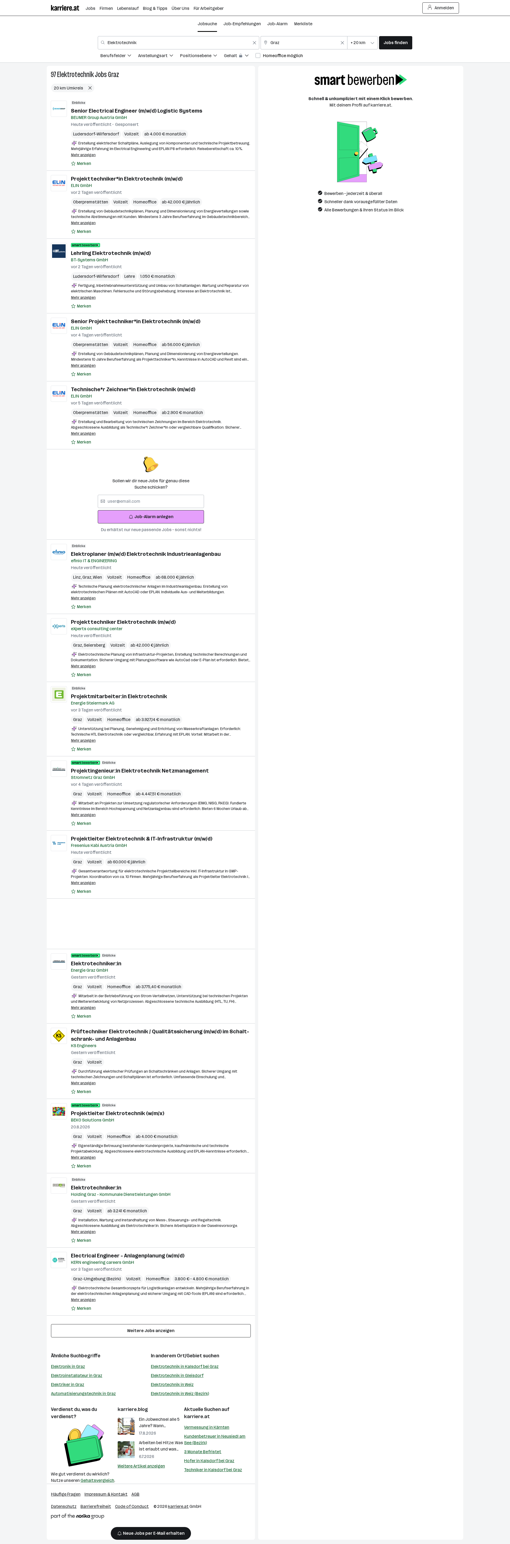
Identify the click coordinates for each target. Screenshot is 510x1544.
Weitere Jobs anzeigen (151, 1330)
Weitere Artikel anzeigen (141, 1466)
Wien (97, 577)
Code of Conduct (132, 1506)
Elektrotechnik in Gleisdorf (177, 1375)
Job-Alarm (277, 23)
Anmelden (444, 7)
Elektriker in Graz (67, 1384)
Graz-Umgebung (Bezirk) (97, 1278)
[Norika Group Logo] (77, 1517)
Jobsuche (207, 23)
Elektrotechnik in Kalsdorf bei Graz (185, 1366)
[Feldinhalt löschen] (254, 42)
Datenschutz (63, 1506)
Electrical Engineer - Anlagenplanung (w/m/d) (127, 1255)
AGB (135, 1494)
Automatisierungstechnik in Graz (83, 1393)
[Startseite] (68, 8)
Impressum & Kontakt (106, 1494)
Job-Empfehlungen (242, 23)
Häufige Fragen (65, 1494)
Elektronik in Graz (68, 1366)
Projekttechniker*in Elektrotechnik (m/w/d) (126, 179)
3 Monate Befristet (202, 1451)
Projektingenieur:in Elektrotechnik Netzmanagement (140, 770)
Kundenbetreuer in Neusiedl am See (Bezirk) (214, 1439)
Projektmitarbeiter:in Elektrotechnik (119, 696)
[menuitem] (119, 56)
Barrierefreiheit (95, 1506)
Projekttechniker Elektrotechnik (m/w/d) (123, 622)
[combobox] (178, 42)
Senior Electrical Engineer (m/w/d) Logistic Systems (136, 111)
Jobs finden (396, 42)
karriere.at (197, 1416)
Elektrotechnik (75, 74)
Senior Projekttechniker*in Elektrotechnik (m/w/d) (135, 321)
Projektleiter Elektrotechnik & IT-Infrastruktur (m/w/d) (141, 838)
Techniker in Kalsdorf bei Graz (213, 1469)
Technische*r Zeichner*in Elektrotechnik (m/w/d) (133, 389)
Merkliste (303, 23)
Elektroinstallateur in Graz (76, 1375)
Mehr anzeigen (83, 155)
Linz (77, 577)
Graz (113, 74)
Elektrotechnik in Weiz (172, 1384)
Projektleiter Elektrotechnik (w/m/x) (117, 1113)
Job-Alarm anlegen (153, 516)
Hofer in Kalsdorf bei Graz (209, 1460)
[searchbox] (151, 501)
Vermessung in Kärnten (206, 1427)
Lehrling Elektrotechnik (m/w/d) (111, 253)
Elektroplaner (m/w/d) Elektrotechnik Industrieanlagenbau (146, 554)
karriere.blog (133, 1409)
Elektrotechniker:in (96, 963)
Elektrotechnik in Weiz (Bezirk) (180, 1393)
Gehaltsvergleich (97, 1480)
